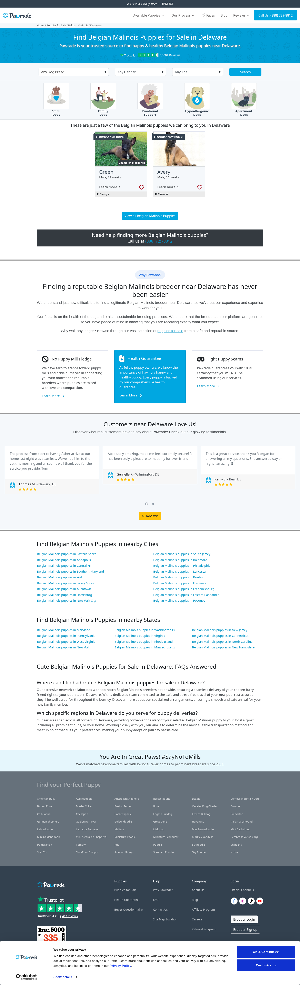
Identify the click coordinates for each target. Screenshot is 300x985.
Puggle (157, 844)
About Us (198, 890)
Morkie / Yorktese (202, 837)
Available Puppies (147, 15)
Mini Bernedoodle (203, 829)
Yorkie (234, 852)
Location (171, 919)
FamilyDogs (103, 113)
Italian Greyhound (242, 821)
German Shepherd (48, 821)
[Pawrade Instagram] (243, 901)
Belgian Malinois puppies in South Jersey (181, 554)
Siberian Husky (123, 852)
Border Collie (83, 806)
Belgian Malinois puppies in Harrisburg (64, 595)
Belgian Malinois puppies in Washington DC (145, 630)
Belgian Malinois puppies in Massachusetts (144, 647)
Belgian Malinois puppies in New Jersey (219, 630)
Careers (197, 919)
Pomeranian (44, 844)
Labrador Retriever (87, 829)
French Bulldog (201, 814)
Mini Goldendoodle (48, 837)
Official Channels (242, 890)
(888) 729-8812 (281, 15)
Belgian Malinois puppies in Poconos (179, 600)
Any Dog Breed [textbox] (52, 72)
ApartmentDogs (243, 113)
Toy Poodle (199, 852)
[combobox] (72, 72)
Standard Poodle (163, 852)
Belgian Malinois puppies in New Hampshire (223, 647)
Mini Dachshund (240, 829)
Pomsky (81, 844)
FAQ (156, 900)
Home (40, 25)
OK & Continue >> (266, 952)
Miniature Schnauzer (165, 837)
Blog (224, 15)
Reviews (240, 15)
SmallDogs (56, 113)
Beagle (196, 798)
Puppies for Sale (56, 25)
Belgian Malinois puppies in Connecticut (220, 636)
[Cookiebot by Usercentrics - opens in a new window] (26, 977)
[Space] (50, 884)
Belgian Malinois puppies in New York (63, 647)
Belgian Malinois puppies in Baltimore (180, 560)
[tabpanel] (52, 470)
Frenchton (237, 814)
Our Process (181, 15)
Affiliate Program (203, 909)
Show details (62, 977)
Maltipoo (158, 829)
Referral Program (204, 929)
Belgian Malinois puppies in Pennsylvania (66, 636)
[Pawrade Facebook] (235, 901)
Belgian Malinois (78, 25)
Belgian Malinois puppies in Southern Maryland (70, 571)
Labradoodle (45, 829)
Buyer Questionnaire (128, 909)
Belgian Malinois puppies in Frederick (179, 583)
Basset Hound (161, 798)
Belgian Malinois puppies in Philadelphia (181, 565)
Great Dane (160, 821)
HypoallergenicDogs (197, 113)
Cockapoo (82, 814)
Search (245, 72)
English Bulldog (162, 814)
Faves (208, 15)
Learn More (51, 396)
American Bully (46, 798)
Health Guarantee (126, 900)
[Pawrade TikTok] (252, 901)
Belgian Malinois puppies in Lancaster (180, 571)
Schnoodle (198, 844)
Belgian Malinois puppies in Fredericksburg (183, 589)
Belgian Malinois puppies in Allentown (64, 589)
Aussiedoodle (84, 798)
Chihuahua (43, 814)
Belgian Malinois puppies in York (60, 577)
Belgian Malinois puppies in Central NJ (64, 565)
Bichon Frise (44, 806)
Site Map (159, 919)
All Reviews (150, 516)
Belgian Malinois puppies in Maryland (63, 630)
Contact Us (160, 909)
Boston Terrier (123, 806)
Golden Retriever (86, 821)
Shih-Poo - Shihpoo (87, 852)
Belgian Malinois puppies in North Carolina (222, 641)
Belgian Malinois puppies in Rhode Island (143, 641)
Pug (116, 844)
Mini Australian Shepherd (91, 837)
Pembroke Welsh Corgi (244, 837)
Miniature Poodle (125, 837)
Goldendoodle (123, 821)
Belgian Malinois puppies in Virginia (139, 636)
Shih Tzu (42, 852)
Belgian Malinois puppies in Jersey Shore (65, 583)
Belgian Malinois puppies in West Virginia (66, 641)
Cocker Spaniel (123, 814)
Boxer (156, 806)
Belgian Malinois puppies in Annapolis (64, 560)
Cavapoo (236, 806)
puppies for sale (170, 331)
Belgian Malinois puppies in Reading (178, 577)
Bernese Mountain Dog (245, 798)
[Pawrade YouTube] (260, 901)
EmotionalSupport (150, 113)
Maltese (119, 829)
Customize (263, 965)
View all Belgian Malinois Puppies (150, 216)
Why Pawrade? (163, 890)
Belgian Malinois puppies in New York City (66, 600)
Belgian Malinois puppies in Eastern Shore (66, 554)
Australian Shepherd (126, 798)
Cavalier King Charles (204, 806)
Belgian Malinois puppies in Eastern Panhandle (186, 595)
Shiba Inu (236, 844)
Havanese (198, 821)
